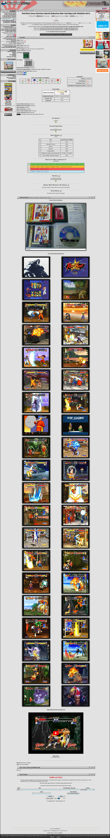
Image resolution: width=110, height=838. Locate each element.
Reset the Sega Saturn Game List (47, 783)
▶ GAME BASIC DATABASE (10, 21)
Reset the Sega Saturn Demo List (64, 783)
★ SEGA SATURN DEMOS (10, 14)
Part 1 (58, 757)
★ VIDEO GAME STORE (10, 31)
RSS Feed (100, 18)
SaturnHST (42, 169)
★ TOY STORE (12, 43)
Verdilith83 (77, 164)
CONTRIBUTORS (12, 78)
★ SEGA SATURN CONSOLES (9, 15)
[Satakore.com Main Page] (19, 5)
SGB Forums (8, 100)
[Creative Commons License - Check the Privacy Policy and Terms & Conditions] (8, 114)
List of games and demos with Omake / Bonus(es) (32, 114)
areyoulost (33, 166)
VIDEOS (14, 52)
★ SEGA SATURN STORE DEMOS (8, 30)
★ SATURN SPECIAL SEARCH (9, 16)
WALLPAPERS (12, 54)
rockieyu (57, 166)
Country (88, 788)
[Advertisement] (102, 99)
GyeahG (50, 164)
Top (89, 37)
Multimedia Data (50, 34)
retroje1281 (53, 166)
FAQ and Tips (10, 34)
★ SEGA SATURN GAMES (10, 13)
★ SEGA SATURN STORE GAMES (8, 28)
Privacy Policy (50, 832)
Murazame (38, 171)
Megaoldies (8, 102)
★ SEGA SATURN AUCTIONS (9, 38)
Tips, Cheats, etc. (59, 34)
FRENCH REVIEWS (11, 51)
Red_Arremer (36, 169)
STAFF (14, 76)
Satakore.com (62, 801)
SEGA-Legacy (8, 103)
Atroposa (33, 164)
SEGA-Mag (8, 101)
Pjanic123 (67, 164)
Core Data (43, 34)
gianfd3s (42, 164)
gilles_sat (46, 164)
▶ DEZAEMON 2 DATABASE (9, 22)
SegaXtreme (8, 105)
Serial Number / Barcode (69, 788)
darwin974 (37, 164)
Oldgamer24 (47, 166)
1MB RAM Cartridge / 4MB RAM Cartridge (41, 69)
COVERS (14, 55)
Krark (32, 169)
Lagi (54, 164)
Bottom (92, 37)
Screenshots (36, 197)
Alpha (18, 788)
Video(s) (41, 197)
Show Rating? (73, 791)
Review (45, 197)
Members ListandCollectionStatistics (101, 15)
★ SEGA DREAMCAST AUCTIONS (11, 40)
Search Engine (67, 34)
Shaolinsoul (71, 164)
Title (40, 788)
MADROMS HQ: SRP (11, 56)
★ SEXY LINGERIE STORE (10, 46)
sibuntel (42, 171)
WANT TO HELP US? (11, 77)
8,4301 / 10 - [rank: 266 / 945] (62, 96)
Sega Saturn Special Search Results (48, 785)
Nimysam (42, 166)
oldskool (57, 164)
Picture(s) (31, 197)
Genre (41, 791)
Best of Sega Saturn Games (64, 785)
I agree (58, 837)
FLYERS (14, 53)
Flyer (49, 197)
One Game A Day (101, 20)
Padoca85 (62, 164)
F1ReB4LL (33, 171)
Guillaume (38, 166)
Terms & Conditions (58, 832)
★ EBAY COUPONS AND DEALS (8, 47)
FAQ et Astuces (10, 36)
